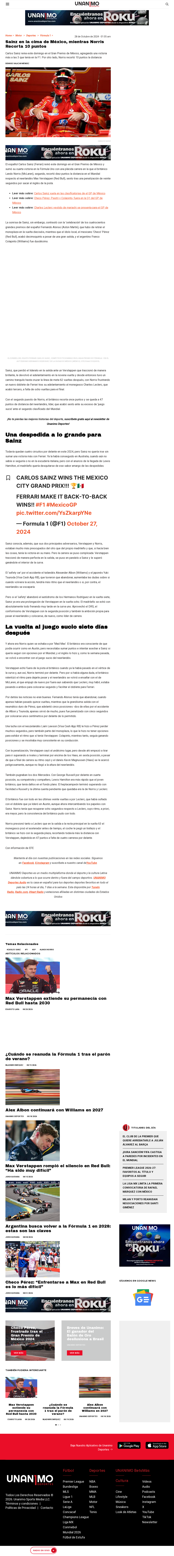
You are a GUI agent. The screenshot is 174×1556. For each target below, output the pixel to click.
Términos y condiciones (21, 1503)
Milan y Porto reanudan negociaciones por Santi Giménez (140, 1203)
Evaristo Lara (12, 1009)
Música (121, 1502)
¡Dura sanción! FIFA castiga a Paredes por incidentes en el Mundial (143, 1156)
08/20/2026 (28, 1009)
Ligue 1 (68, 1497)
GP (34, 950)
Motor (18, 35)
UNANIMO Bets (129, 1470)
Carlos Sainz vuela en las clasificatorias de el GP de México (69, 193)
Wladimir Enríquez (14, 1065)
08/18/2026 (32, 1116)
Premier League (73, 1481)
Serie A (67, 1502)
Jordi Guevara (12, 1177)
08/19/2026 (32, 1065)
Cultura (122, 1481)
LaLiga (67, 1507)
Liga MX (68, 1522)
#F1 (40, 504)
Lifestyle (121, 1497)
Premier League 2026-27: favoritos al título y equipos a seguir (139, 1172)
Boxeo (93, 1486)
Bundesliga (70, 1486)
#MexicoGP (61, 504)
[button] (56, 1425)
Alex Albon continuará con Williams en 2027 (54, 1110)
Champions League (76, 1517)
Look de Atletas (126, 1512)
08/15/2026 (28, 1177)
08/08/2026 (28, 1237)
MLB (92, 1497)
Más (146, 1470)
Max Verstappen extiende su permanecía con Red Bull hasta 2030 (21, 1409)
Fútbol (68, 1470)
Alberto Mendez (19, 1345)
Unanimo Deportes (14, 1116)
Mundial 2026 (72, 1532)
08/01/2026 (28, 1293)
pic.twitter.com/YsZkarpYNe (54, 513)
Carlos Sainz (14, 950)
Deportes (31, 35)
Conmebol (70, 1527)
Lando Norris (47, 950)
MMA (92, 1491)
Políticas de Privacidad (20, 1507)
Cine (119, 1491)
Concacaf (69, 1512)
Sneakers (122, 1507)
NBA (92, 1481)
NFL (92, 1507)
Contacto (47, 1507)
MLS (66, 1491)
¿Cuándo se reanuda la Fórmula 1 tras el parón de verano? (58, 1409)
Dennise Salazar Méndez (17, 63)
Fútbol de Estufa (74, 1537)
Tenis (93, 1512)
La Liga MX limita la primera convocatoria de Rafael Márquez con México (143, 1187)
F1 (27, 950)
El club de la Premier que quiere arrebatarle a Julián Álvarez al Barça (143, 1140)
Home (8, 35)
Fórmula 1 (45, 35)
